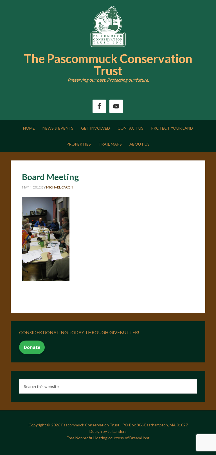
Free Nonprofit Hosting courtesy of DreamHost (108, 437)
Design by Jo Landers (108, 431)
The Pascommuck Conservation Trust (108, 64)
